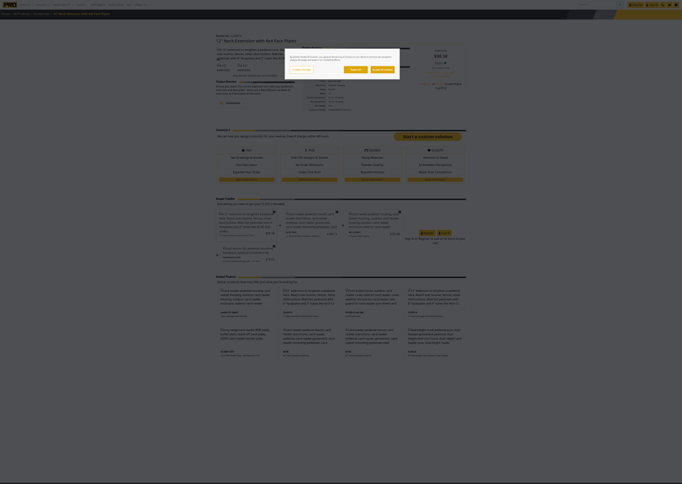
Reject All (356, 69)
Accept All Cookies (383, 69)
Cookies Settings (302, 69)
